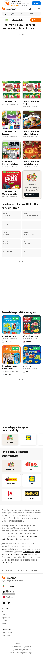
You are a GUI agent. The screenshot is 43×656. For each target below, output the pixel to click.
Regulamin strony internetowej (21, 650)
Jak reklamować (7, 632)
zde (11, 528)
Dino (35, 554)
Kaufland (15, 554)
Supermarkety (8, 549)
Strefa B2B (6, 635)
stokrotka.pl (7, 562)
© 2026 (21, 644)
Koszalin (26, 539)
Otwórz (36, 3)
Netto (37, 551)
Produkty (5, 624)
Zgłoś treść (6, 618)
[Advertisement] (21, 56)
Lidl (21, 554)
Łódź (4, 539)
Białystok (11, 539)
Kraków (18, 539)
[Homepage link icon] (3, 570)
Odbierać (37, 20)
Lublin (25, 536)
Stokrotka (6, 554)
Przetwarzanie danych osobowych (21, 653)
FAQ (3, 611)
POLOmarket (28, 551)
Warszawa (33, 536)
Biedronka (28, 554)
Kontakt (5, 614)
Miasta (4, 620)
